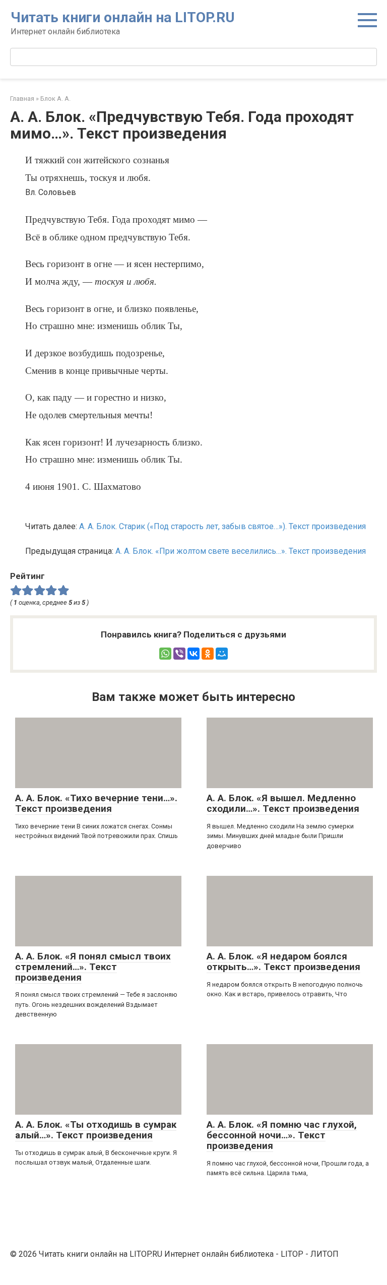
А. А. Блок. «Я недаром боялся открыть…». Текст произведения (283, 961)
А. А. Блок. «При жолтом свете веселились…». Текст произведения (240, 551)
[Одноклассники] (208, 654)
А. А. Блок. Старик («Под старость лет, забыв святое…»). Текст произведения (222, 526)
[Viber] (179, 654)
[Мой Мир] (222, 654)
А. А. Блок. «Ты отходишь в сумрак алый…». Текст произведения (95, 1130)
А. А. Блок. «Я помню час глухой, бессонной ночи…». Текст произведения (282, 1135)
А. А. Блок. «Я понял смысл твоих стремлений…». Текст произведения (93, 966)
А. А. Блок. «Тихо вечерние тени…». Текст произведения (96, 803)
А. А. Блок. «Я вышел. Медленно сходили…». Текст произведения (283, 803)
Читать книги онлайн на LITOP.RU (123, 17)
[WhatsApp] (165, 654)
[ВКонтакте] (193, 654)
